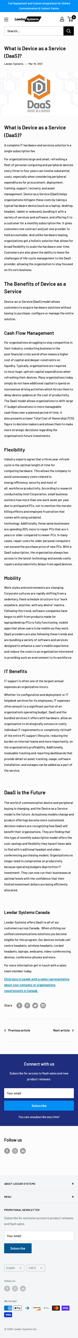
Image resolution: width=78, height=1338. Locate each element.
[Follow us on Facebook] (7, 1151)
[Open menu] (6, 19)
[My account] (62, 19)
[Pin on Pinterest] (27, 1005)
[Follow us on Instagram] (15, 1151)
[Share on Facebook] (19, 1005)
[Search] (68, 31)
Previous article (19, 1030)
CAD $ (32, 1267)
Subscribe (39, 1105)
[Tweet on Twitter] (35, 1005)
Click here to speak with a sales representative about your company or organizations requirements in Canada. (36, 984)
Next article (61, 1030)
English (10, 1267)
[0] (70, 19)
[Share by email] (43, 1005)
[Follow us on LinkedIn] (23, 1151)
